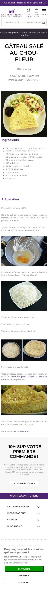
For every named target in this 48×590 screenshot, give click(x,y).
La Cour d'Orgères (18, 506)
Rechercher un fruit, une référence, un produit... (25, 22)
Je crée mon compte (24, 483)
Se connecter (28, 16)
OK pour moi (24, 569)
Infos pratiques (16, 513)
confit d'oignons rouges (22, 376)
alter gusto (25, 431)
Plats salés (26, 32)
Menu (44, 14)
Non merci (23, 582)
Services (12, 519)
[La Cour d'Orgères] (11, 17)
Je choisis (24, 575)
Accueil (3, 32)
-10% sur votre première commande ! (24, 451)
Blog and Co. (15, 526)
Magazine (14, 32)
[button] (38, 506)
